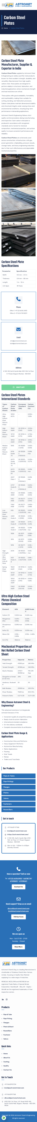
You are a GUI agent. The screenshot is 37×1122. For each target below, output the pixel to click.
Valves (6, 798)
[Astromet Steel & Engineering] (18, 5)
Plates (6, 793)
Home (5, 28)
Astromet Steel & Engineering (25, 1115)
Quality (6, 1066)
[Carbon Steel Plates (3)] (18, 205)
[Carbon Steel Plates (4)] (18, 239)
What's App (20, 387)
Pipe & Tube (7, 1014)
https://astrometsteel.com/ (18, 834)
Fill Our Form (18, 917)
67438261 (23, 881)
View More (18, 947)
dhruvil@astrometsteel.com (18, 908)
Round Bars (8, 810)
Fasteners (7, 804)
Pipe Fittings (8, 781)
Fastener (6, 1035)
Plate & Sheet (8, 1027)
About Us (6, 1058)
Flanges (6, 787)
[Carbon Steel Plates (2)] (18, 171)
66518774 (27, 878)
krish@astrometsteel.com (17, 831)
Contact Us (18, 887)
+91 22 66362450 (15, 878)
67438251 (14, 881)
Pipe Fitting (7, 1018)
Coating (6, 1062)
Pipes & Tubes (9, 776)
